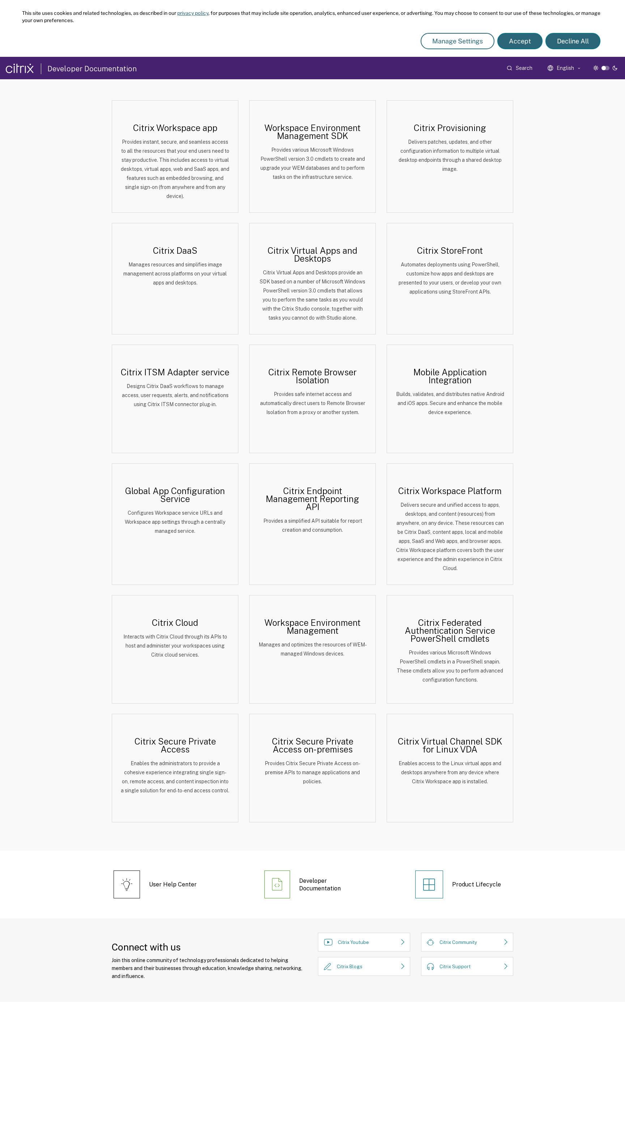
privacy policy (192, 13)
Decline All (573, 41)
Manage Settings (457, 41)
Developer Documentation (92, 68)
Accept (520, 41)
